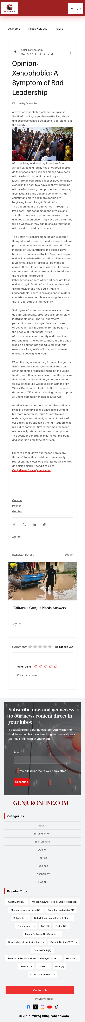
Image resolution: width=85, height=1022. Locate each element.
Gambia (17, 511)
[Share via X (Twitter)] (24, 524)
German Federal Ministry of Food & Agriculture (34, 958)
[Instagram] (42, 1007)
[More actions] (70, 51)
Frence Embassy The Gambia (43, 934)
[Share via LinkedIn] (34, 524)
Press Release (37, 28)
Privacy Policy (44, 998)
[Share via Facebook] (14, 524)
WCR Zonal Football (43, 974)
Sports (42, 825)
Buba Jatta (21, 917)
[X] (35, 1007)
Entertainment (42, 833)
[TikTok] (56, 1007)
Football (62, 926)
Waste (44, 966)
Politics (16, 505)
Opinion (17, 500)
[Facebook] (28, 1007)
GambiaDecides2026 (64, 942)
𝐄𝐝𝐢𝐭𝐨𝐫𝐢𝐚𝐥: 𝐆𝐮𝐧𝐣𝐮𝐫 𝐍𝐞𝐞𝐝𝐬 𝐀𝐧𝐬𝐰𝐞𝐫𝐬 (39, 607)
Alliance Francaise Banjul (27, 909)
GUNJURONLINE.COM (40, 803)
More (59, 28)
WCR (60, 966)
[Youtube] (49, 1007)
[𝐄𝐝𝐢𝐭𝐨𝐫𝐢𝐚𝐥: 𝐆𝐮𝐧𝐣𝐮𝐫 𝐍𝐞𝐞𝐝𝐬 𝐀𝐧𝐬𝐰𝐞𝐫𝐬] (42, 581)
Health (42, 881)
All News (14, 28)
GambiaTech (44, 950)
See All (68, 554)
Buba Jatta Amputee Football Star (54, 917)
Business (42, 865)
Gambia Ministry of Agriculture (27, 942)
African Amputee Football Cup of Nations (56, 901)
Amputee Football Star (62, 909)
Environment (42, 841)
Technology (42, 873)
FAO (46, 926)
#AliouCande (18, 901)
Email (18, 752)
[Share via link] (44, 524)
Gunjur (73, 958)
